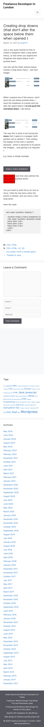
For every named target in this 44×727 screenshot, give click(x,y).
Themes (22, 408)
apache (9, 386)
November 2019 (10, 523)
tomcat (27, 408)
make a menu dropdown (17, 169)
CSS (8, 245)
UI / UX (21, 248)
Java (21, 392)
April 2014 (8, 668)
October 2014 (9, 649)
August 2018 (9, 546)
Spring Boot (9, 407)
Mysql (31, 396)
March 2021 (8, 473)
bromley (19, 386)
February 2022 (10, 454)
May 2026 (8, 431)
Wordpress (29, 412)
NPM (4, 399)
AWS (14, 386)
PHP (24, 399)
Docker (27, 388)
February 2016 (9, 615)
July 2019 (7, 538)
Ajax (4, 386)
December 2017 (10, 569)
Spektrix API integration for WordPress (22, 713)
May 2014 (7, 664)
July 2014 (7, 660)
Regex (33, 402)
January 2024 (9, 439)
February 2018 (9, 561)
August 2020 (9, 496)
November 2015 (10, 622)
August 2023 (9, 443)
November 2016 (10, 599)
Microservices (24, 396)
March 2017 (8, 592)
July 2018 (7, 550)
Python (18, 402)
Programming (9, 402)
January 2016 (9, 618)
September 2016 (11, 607)
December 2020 (10, 485)
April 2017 (7, 588)
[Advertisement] (22, 352)
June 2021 (8, 466)
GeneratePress (24, 723)
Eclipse (34, 389)
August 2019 (9, 534)
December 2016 (10, 595)
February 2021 (9, 477)
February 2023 (10, 450)
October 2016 (9, 603)
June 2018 (8, 553)
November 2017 (10, 573)
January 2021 (9, 481)
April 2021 (7, 469)
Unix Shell (11, 412)
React (29, 402)
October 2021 (9, 462)
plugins (29, 399)
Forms (38, 389)
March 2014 (8, 672)
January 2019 (9, 542)
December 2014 (10, 641)
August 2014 (9, 657)
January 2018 (9, 565)
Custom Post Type (18, 389)
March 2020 (8, 511)
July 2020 (7, 500)
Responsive (20, 405)
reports (13, 405)
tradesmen (33, 408)
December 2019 (10, 519)
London (12, 396)
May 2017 (7, 584)
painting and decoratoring (14, 399)
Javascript (31, 392)
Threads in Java (13, 255)
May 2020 (8, 508)
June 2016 (8, 611)
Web (19, 412)
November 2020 (10, 489)
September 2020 (11, 492)
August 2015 (9, 630)
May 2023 (8, 447)
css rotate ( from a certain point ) (21, 252)
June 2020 (8, 504)
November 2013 (10, 683)
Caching (32, 386)
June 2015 (8, 634)
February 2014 (9, 676)
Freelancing (6, 393)
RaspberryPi (23, 402)
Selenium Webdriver (30, 405)
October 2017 (9, 576)
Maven (17, 396)
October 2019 (9, 527)
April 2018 (7, 557)
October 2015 (9, 626)
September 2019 (11, 531)
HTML (14, 245)
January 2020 (9, 515)
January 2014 (9, 679)
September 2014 (11, 653)
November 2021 (10, 458)
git (11, 393)
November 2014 (10, 645)
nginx (36, 396)
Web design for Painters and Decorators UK (22, 717)
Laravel (6, 396)
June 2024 (8, 435)
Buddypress (25, 386)
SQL (17, 407)
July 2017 (7, 580)
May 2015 (7, 637)
